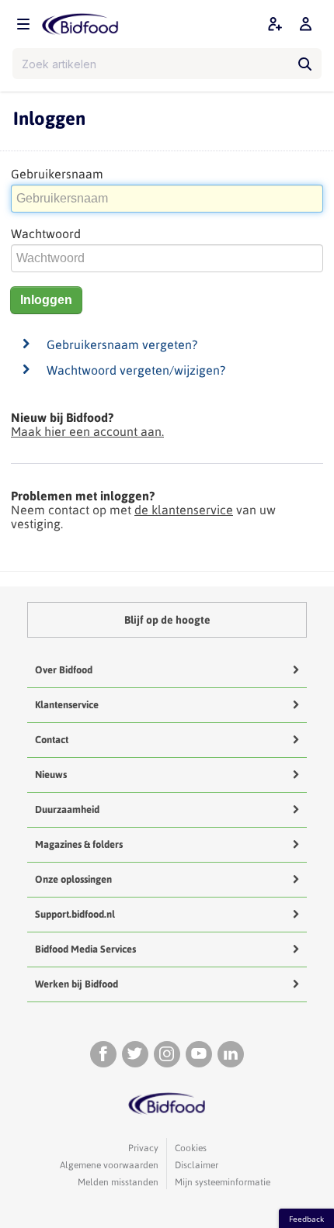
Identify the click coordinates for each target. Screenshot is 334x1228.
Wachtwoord (46, 233)
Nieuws (51, 774)
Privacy (143, 1148)
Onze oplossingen (73, 879)
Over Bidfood (63, 670)
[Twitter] (135, 1054)
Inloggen (46, 299)
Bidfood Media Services (85, 949)
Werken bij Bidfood (76, 984)
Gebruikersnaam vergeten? (122, 344)
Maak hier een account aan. (87, 431)
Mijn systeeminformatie (222, 1182)
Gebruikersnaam (57, 174)
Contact (51, 739)
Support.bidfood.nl (75, 914)
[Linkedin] (230, 1054)
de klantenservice (183, 510)
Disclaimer (196, 1165)
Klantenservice (67, 705)
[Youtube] (199, 1054)
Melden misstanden (118, 1182)
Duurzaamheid (67, 809)
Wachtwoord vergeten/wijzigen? (136, 370)
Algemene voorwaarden (109, 1165)
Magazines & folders (79, 844)
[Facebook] (103, 1054)
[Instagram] (167, 1054)
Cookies (191, 1148)
